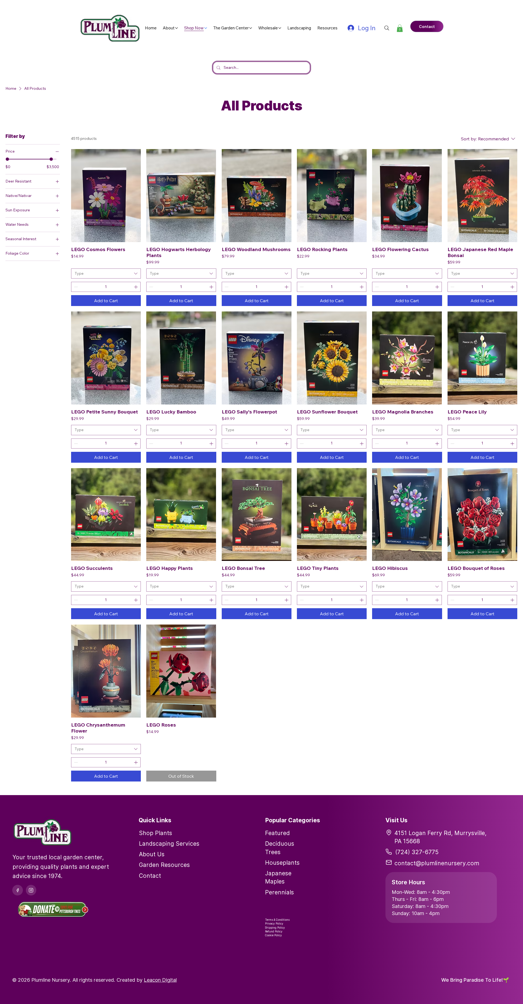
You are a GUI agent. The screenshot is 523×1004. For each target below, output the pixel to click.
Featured (277, 832)
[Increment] (136, 287)
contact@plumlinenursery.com (436, 863)
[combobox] (106, 273)
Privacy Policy (274, 923)
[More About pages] (176, 28)
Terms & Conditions (277, 919)
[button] (400, 28)
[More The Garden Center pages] (250, 28)
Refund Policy (273, 931)
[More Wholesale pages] (279, 28)
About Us (152, 854)
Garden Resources (164, 864)
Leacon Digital (160, 980)
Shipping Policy (275, 927)
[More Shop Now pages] (205, 28)
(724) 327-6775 (417, 851)
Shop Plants (155, 832)
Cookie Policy (273, 935)
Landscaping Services (169, 843)
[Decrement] (75, 287)
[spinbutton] (106, 287)
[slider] (7, 159)
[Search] (387, 28)
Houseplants (282, 862)
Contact (150, 875)
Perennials (279, 892)
